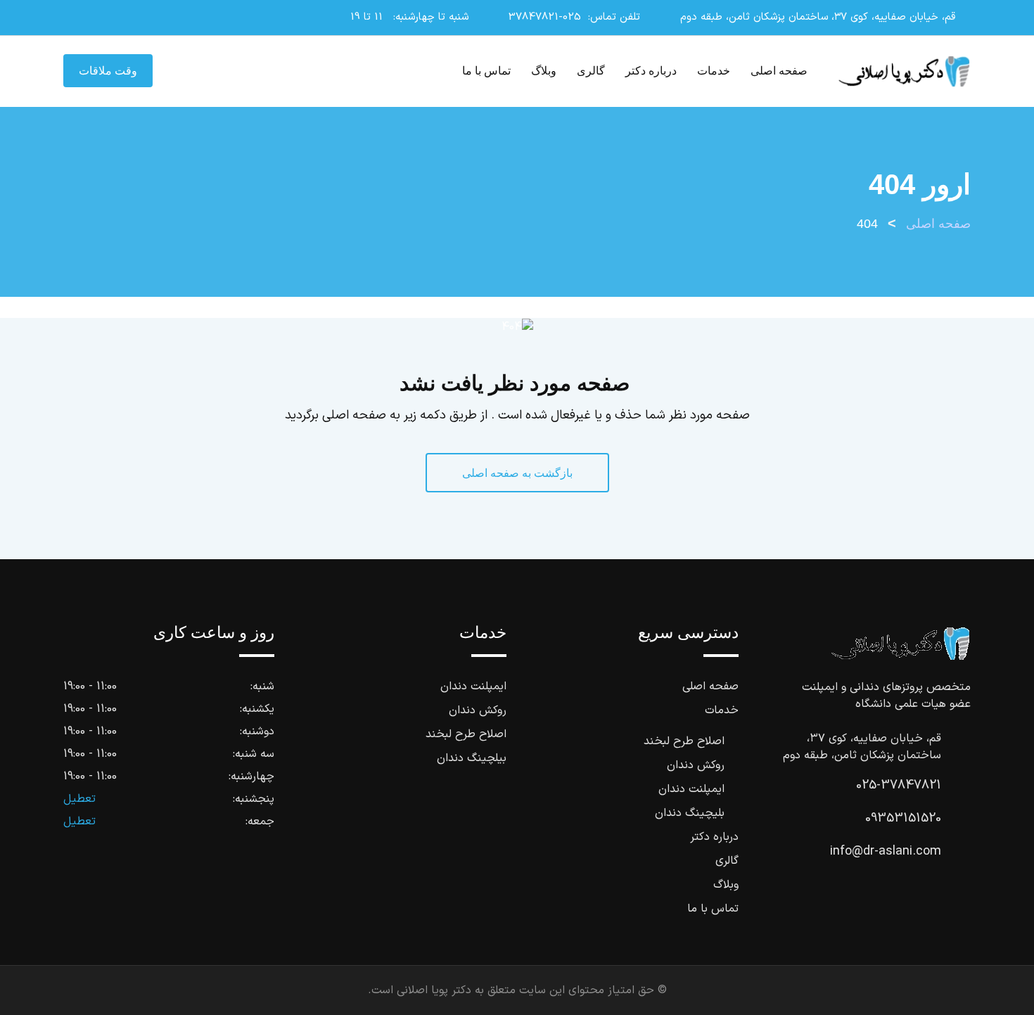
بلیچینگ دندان (690, 813)
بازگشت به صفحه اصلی (517, 473)
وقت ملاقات (108, 71)
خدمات (713, 71)
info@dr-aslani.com (885, 851)
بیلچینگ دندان (471, 758)
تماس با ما (486, 71)
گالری (591, 71)
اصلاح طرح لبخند (684, 741)
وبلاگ (543, 71)
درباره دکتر (651, 71)
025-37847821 (545, 17)
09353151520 (903, 818)
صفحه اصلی (779, 71)
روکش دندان (696, 765)
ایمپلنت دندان (691, 789)
